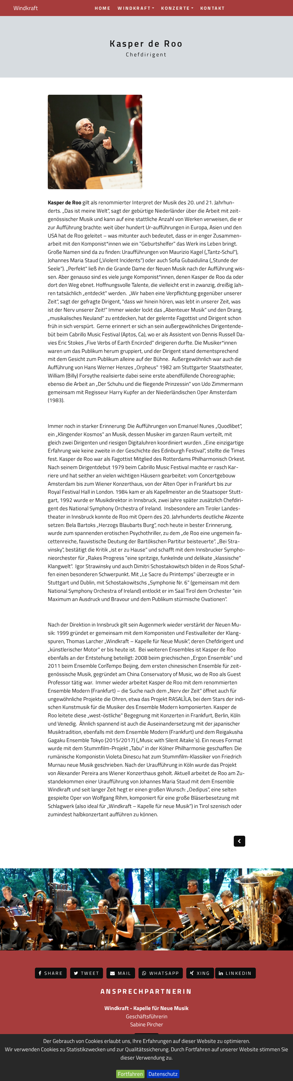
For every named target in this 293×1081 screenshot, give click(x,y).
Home (103, 8)
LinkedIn (238, 973)
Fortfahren (130, 1074)
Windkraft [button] (134, 8)
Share (52, 973)
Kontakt (212, 8)
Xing (202, 973)
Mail (123, 973)
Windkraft (25, 7)
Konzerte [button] (175, 8)
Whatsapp (163, 973)
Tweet (89, 973)
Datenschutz (163, 1074)
